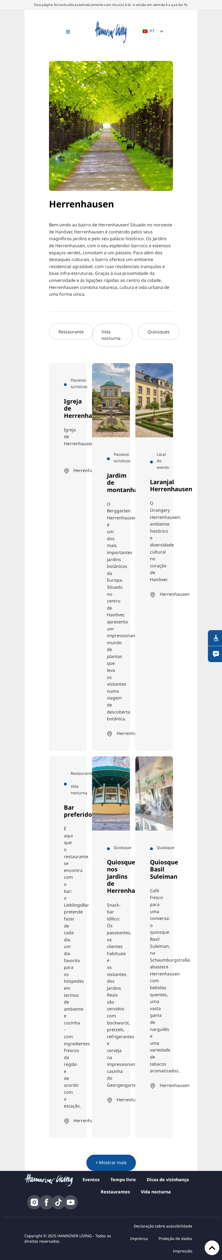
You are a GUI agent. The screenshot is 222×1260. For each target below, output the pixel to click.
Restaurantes (115, 1192)
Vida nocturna (156, 1192)
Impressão (182, 1251)
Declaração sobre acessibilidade (163, 1226)
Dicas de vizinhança (168, 1180)
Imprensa (139, 1238)
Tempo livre (123, 1180)
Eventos (91, 1180)
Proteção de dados (175, 1238)
